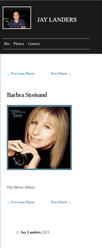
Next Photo (61, 73)
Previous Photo (21, 73)
